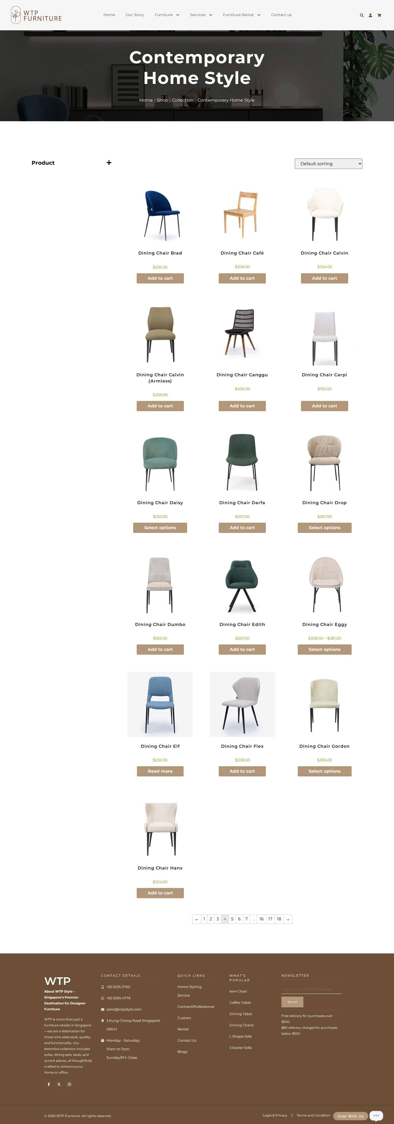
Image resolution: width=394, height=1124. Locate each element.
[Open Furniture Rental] (259, 15)
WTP (57, 980)
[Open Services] (210, 15)
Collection (183, 100)
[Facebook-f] (48, 1084)
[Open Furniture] (177, 15)
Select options (160, 527)
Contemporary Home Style (226, 100)
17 (270, 919)
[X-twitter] (59, 1084)
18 (279, 919)
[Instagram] (69, 1084)
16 (261, 919)
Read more (160, 771)
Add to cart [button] (160, 278)
